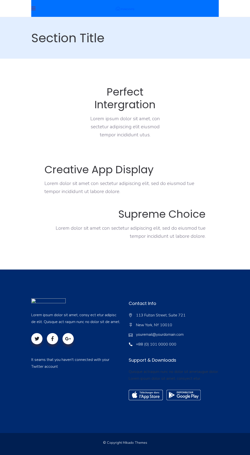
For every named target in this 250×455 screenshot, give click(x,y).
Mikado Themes (135, 442)
